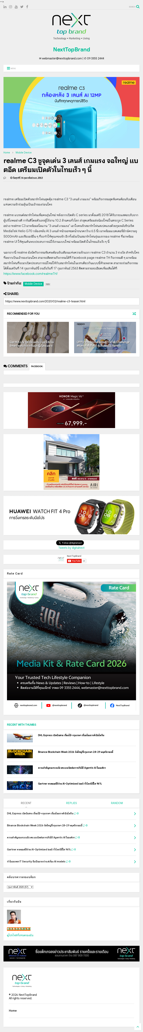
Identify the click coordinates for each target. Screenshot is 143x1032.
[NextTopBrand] (71, 39)
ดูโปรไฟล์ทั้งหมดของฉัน (20, 935)
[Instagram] (10, 7)
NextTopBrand (71, 49)
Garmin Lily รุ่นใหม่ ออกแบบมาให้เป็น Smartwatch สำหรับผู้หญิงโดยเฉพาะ (32, 344)
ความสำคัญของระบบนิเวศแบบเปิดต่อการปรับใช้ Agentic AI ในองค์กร (72, 767)
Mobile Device (24, 152)
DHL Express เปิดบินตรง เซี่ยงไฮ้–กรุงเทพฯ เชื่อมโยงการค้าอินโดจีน (71, 735)
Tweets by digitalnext (71, 548)
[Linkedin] (4, 7)
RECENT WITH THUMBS (21, 725)
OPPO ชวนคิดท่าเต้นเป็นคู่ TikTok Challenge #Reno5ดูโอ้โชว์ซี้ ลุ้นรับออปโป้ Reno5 (103, 344)
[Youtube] (16, 7)
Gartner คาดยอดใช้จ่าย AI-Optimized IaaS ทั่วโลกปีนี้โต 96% (70, 783)
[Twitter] (22, 7)
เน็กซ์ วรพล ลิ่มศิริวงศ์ (19, 929)
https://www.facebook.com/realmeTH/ (30, 274)
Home (6, 152)
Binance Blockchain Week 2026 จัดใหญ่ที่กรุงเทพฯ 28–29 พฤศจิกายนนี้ (75, 752)
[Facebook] (27, 7)
